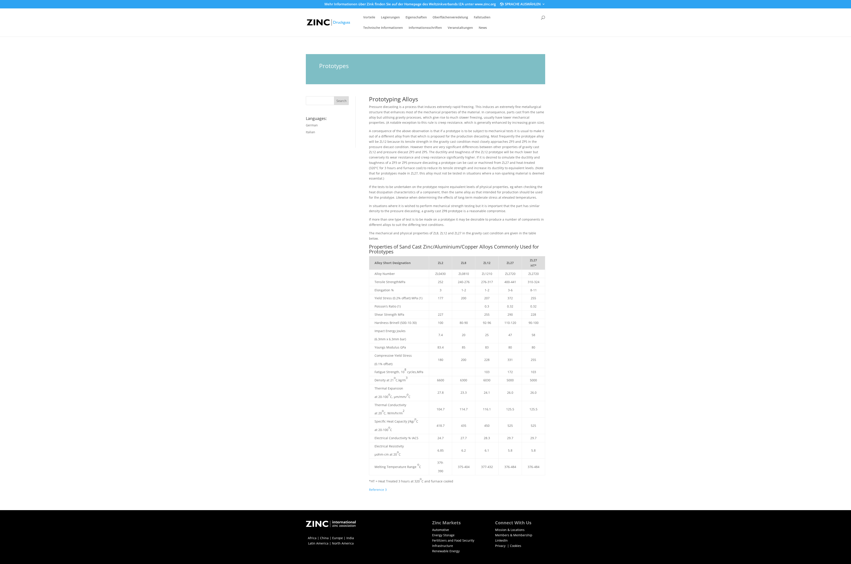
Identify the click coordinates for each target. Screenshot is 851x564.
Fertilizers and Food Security (453, 540)
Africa (312, 538)
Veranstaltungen (460, 28)
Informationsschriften (425, 28)
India (350, 538)
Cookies (515, 546)
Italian (310, 132)
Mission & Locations (510, 530)
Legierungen (390, 17)
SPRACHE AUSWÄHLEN (523, 4)
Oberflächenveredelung (450, 17)
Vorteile (369, 17)
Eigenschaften (416, 17)
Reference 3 (378, 490)
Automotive (440, 530)
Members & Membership (513, 535)
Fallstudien (482, 17)
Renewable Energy (446, 551)
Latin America (318, 543)
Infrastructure (442, 546)
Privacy (500, 546)
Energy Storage (443, 535)
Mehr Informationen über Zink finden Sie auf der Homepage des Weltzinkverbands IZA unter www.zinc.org (410, 4)
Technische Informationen (383, 28)
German (312, 125)
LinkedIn (501, 540)
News (483, 28)
